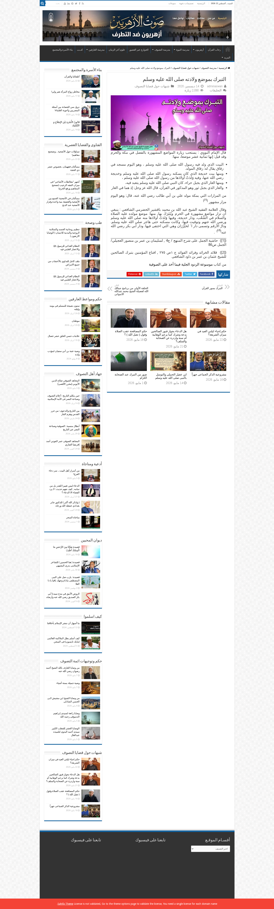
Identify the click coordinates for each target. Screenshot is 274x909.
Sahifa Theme (65, 903)
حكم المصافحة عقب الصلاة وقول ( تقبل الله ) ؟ (131, 333)
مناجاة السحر (73, 517)
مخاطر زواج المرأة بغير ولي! (65, 91)
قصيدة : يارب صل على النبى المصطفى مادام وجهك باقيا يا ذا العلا (64, 580)
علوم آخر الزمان (117, 49)
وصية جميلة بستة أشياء (68, 683)
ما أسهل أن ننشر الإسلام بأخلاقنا (63, 623)
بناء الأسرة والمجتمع (63, 49)
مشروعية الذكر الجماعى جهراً (209, 374)
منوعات (172, 3)
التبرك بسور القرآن (212, 287)
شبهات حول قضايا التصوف (185, 68)
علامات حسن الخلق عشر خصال (64, 336)
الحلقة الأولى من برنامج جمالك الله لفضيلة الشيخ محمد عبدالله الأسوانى (131, 290)
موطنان (76, 320)
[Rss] (82, 3)
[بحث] (42, 3)
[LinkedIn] (68, 3)
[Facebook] (79, 3)
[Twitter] (76, 3)
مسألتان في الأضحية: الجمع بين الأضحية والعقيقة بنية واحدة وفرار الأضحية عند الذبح (63, 201)
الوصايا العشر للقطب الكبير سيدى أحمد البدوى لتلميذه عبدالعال (66, 731)
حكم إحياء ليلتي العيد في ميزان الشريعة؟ (211, 333)
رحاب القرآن (214, 49)
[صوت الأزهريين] (137, 25)
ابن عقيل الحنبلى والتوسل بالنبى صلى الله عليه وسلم (171, 376)
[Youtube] (64, 3)
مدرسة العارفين (97, 49)
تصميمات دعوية (186, 3)
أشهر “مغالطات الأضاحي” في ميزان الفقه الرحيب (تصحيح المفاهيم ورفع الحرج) (65, 185)
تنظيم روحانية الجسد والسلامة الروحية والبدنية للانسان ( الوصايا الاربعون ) (63, 232)
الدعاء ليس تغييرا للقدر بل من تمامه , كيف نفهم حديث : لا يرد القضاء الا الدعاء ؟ (64, 489)
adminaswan (215, 86)
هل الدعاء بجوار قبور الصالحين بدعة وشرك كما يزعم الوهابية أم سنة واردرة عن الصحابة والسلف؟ (169, 336)
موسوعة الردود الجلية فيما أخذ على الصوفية (181, 264)
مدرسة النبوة (182, 49)
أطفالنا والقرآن (72, 76)
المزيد (227, 57)
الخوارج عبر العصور (139, 49)
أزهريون (199, 49)
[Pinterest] (72, 3)
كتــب (80, 49)
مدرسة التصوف (162, 49)
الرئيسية (201, 3)
